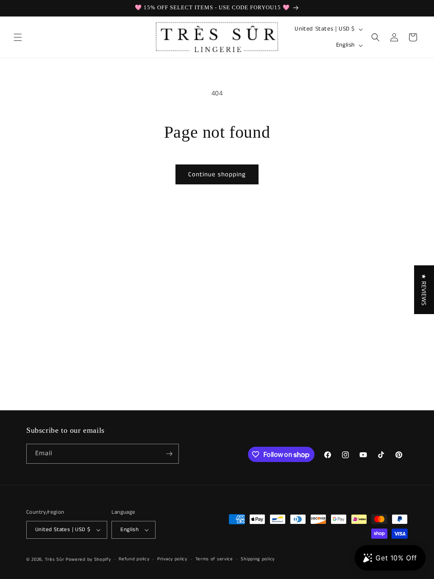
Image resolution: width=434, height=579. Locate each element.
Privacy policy (172, 559)
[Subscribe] (169, 454)
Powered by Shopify (88, 559)
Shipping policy (258, 559)
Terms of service (214, 559)
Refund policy (134, 559)
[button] (17, 37)
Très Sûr (55, 559)
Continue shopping (217, 174)
